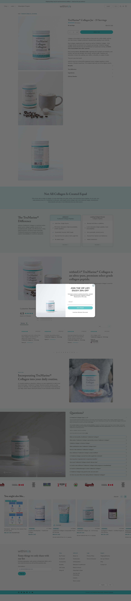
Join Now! (80, 307)
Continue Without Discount (80, 312)
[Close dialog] (93, 285)
